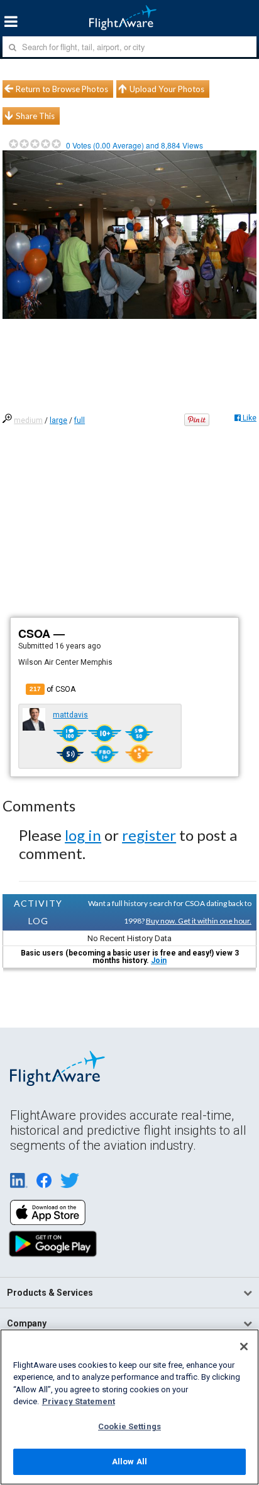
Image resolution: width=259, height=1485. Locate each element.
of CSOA (52, 689)
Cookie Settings (129, 1426)
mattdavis (70, 715)
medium (28, 420)
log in (83, 835)
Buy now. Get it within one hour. (198, 920)
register (149, 835)
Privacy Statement (78, 1401)
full (79, 420)
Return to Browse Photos (62, 89)
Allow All (129, 1461)
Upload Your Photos (167, 89)
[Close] (244, 1346)
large (58, 420)
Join (159, 960)
